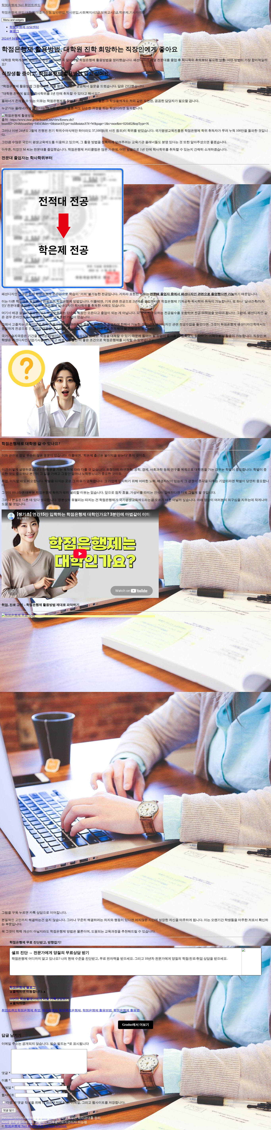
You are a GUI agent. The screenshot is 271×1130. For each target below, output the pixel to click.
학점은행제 (73, 1010)
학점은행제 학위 (53, 1010)
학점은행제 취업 (28, 1010)
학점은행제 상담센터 (24, 27)
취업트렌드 (9, 1010)
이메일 (7, 1087)
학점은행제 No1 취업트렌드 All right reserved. (36, 1126)
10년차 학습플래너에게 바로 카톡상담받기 (39, 999)
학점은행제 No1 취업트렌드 (21, 5)
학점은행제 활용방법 (97, 1010)
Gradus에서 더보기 (135, 1024)
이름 (6, 1080)
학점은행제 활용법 (126, 1010)
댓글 (6, 1073)
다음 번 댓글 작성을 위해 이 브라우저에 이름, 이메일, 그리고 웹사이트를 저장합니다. (65, 1102)
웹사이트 (8, 1095)
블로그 (14, 31)
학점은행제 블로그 (23, 987)
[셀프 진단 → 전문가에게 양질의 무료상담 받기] (135, 961)
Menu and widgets (13, 19)
